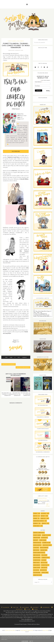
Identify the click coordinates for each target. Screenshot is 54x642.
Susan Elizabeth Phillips (39, 552)
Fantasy (43, 515)
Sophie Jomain (42, 540)
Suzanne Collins (46, 542)
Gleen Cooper (36, 567)
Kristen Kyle (36, 550)
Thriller (44, 523)
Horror (35, 518)
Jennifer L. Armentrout (38, 532)
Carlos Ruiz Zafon (47, 545)
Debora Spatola (37, 542)
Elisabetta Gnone (46, 535)
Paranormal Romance (38, 520)
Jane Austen (44, 567)
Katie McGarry (36, 557)
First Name (37, 85)
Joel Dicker (44, 555)
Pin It (19, 357)
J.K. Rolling (36, 547)
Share (11, 357)
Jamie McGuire (36, 537)
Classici (35, 513)
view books (47, 506)
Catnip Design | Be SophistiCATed (26, 630)
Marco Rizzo (36, 562)
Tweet (6, 357)
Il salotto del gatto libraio (43, 500)
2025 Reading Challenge (42, 498)
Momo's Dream (45, 630)
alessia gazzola (37, 545)
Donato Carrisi (37, 535)
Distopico (43, 513)
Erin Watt (35, 540)
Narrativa (43, 518)
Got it (31, 641)
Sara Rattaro (43, 550)
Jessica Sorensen (44, 547)
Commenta (24, 357)
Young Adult (36, 525)
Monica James (45, 572)
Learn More (24, 641)
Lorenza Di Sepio (45, 557)
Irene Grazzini (36, 555)
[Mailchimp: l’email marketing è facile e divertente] (48, 91)
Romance (35, 523)
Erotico (35, 515)
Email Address (38, 81)
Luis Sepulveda (36, 572)
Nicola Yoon (44, 562)
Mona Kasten (44, 537)
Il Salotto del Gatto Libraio (10, 630)
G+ (14, 357)
